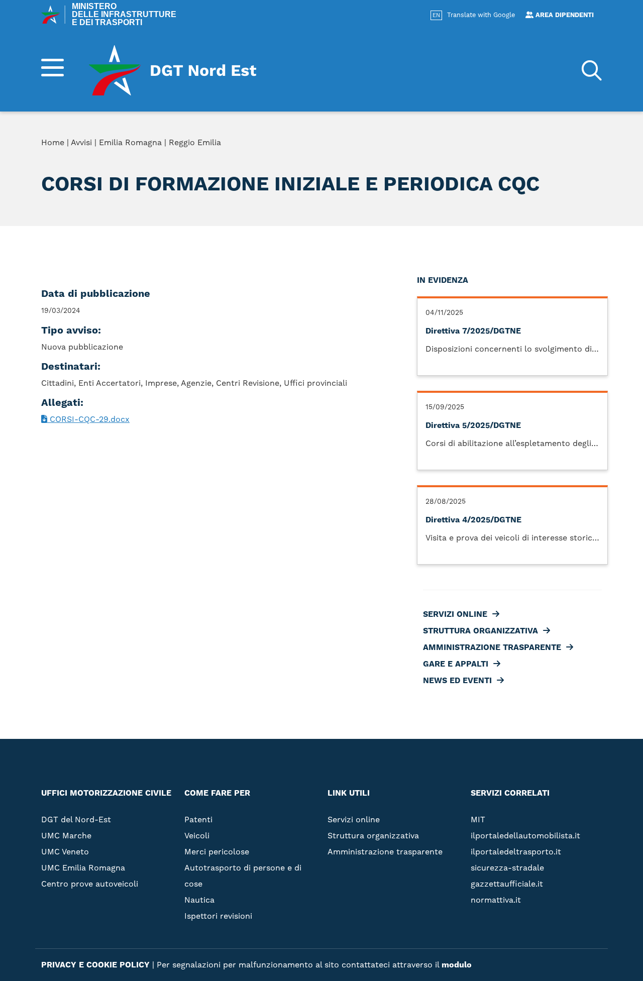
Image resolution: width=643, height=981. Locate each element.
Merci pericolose (216, 852)
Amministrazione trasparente (480, 177)
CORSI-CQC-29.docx (88, 419)
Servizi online (443, 145)
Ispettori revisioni (218, 916)
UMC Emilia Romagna (83, 868)
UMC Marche (66, 836)
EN (436, 15)
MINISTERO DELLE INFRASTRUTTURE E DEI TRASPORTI (124, 15)
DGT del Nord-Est (76, 820)
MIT (478, 820)
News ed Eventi (445, 209)
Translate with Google (481, 15)
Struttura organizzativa (468, 161)
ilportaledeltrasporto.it (516, 852)
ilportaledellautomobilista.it (525, 836)
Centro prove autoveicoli (89, 884)
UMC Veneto (65, 852)
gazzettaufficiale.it (507, 884)
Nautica (199, 900)
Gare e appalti (444, 193)
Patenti (198, 820)
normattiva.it (496, 900)
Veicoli (196, 836)
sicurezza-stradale (507, 868)
